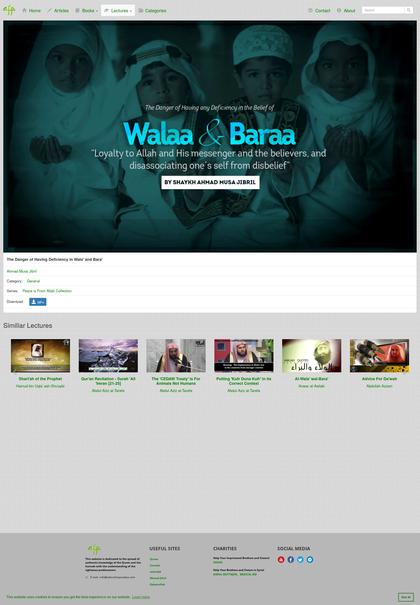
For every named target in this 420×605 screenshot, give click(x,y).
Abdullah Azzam (379, 385)
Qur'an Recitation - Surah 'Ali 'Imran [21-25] (108, 381)
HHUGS (218, 562)
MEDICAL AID (248, 574)
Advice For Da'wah (379, 379)
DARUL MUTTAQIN (225, 574)
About (348, 10)
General (33, 281)
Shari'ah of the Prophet (40, 379)
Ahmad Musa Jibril (22, 271)
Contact (321, 10)
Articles (60, 10)
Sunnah (155, 565)
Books (88, 10)
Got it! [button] (406, 597)
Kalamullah (157, 584)
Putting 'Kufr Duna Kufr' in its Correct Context (243, 381)
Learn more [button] (141, 597)
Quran (154, 559)
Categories (154, 10)
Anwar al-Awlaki (312, 385)
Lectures (119, 10)
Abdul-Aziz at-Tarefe (108, 390)
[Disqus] (210, 457)
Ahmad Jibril (158, 578)
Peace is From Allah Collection (47, 290)
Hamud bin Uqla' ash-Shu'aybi (40, 385)
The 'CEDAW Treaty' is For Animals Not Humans (176, 381)
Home (33, 10)
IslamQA (155, 572)
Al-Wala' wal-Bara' (311, 379)
